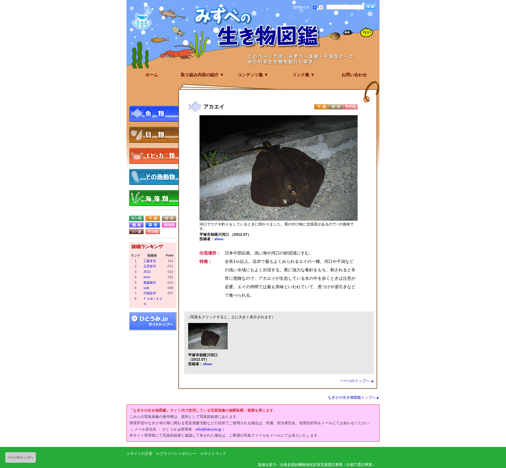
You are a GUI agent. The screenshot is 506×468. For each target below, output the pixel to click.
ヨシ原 (136, 218)
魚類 (155, 114)
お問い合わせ (354, 75)
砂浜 (169, 218)
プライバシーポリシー (178, 453)
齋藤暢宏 (149, 282)
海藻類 (155, 198)
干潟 (152, 218)
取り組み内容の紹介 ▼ (202, 75)
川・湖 (136, 231)
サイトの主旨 (141, 453)
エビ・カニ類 (155, 156)
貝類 (155, 135)
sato (146, 288)
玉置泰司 (149, 266)
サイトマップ (215, 453)
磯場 (136, 225)
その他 (152, 231)
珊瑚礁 (169, 225)
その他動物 (155, 177)
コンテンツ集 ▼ (253, 75)
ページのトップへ (20, 457)
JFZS (147, 272)
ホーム (151, 75)
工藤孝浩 (149, 261)
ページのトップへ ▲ (357, 381)
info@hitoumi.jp (208, 429)
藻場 (152, 225)
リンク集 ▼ (304, 75)
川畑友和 (149, 293)
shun (218, 239)
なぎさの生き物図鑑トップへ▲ (354, 397)
